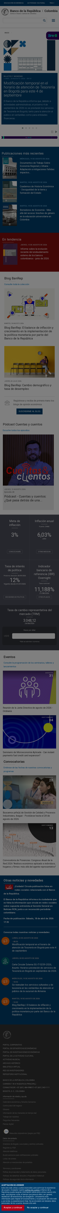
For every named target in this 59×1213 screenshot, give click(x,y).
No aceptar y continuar (38, 1207)
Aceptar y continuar (13, 1207)
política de (32, 1190)
